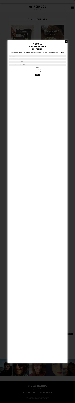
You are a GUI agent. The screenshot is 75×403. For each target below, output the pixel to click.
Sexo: (37, 67)
